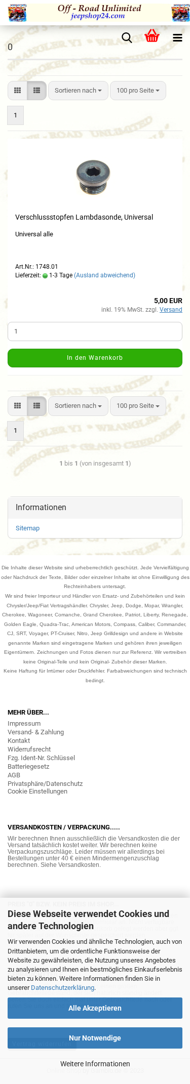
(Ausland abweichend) (104, 275)
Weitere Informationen (95, 1064)
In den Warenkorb (95, 357)
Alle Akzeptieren (95, 1008)
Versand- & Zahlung (36, 732)
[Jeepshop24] (95, 12)
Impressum (24, 723)
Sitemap (28, 528)
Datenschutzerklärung (62, 987)
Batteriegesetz (28, 766)
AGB (14, 775)
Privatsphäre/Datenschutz (45, 783)
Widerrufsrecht (29, 749)
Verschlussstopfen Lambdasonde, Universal (84, 217)
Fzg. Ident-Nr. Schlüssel (41, 758)
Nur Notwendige (95, 1038)
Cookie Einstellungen (37, 791)
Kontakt (19, 740)
